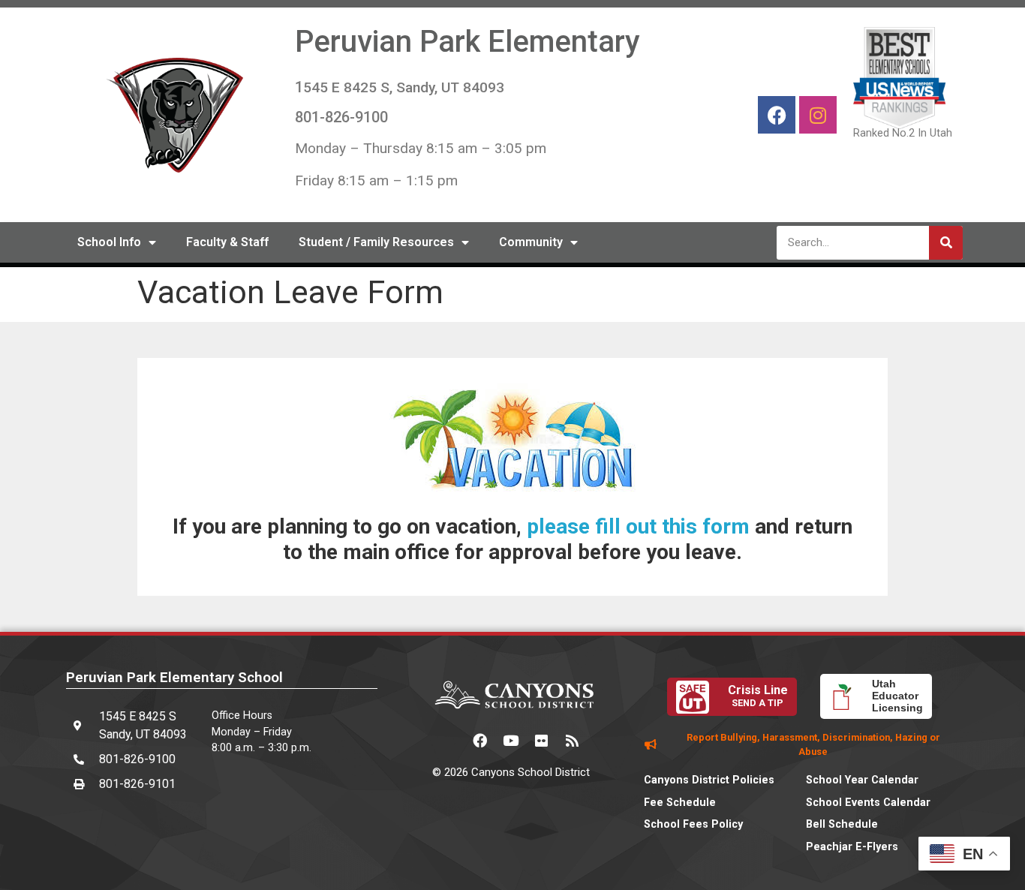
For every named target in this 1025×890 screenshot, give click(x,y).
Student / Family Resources (376, 242)
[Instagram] (818, 115)
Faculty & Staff (227, 242)
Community (531, 242)
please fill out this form (638, 526)
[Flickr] (542, 740)
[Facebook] (776, 115)
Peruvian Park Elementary (467, 41)
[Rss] (572, 740)
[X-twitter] (449, 740)
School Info (109, 242)
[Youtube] (511, 740)
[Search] (946, 243)
